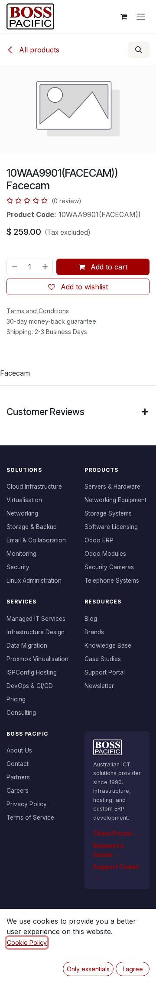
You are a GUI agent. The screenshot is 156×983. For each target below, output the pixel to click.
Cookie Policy (27, 942)
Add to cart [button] (107, 267)
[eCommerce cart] (123, 16)
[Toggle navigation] (141, 16)
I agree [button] (133, 969)
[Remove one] (14, 267)
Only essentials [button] (88, 969)
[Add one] (45, 267)
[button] (139, 50)
